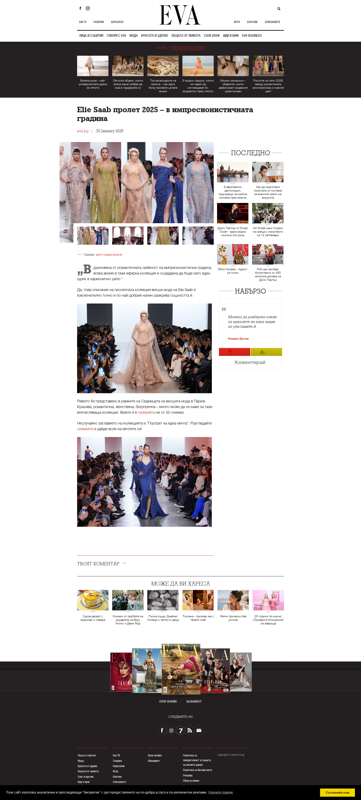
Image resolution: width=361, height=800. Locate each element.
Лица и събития (87, 755)
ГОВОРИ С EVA (116, 36)
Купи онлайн (155, 755)
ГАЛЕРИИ (98, 22)
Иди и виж (84, 782)
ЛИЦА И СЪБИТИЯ (91, 36)
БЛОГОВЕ (252, 22)
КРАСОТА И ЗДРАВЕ (154, 36)
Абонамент (154, 760)
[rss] (189, 730)
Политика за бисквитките (197, 770)
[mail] (198, 730)
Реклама (187, 775)
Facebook (80, 8)
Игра (115, 771)
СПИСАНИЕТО (272, 22)
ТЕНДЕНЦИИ (187, 48)
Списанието (119, 782)
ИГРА (237, 22)
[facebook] (162, 730)
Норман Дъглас (238, 338)
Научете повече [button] (220, 792)
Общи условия (191, 780)
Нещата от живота (88, 771)
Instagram (89, 8)
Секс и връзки (86, 776)
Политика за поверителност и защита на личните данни (197, 760)
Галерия (117, 760)
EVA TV (82, 22)
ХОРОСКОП (117, 22)
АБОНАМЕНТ (194, 701)
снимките (85, 429)
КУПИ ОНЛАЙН (168, 701)
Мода (81, 760)
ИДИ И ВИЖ (231, 36)
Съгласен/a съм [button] (337, 792)
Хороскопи (119, 766)
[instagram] (171, 730)
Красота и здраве (87, 766)
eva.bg (82, 131)
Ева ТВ (116, 755)
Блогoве (117, 776)
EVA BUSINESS (252, 36)
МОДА (134, 36)
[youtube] (180, 730)
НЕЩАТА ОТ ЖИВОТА (186, 36)
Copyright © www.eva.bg (230, 754)
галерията (146, 412)
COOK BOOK (212, 36)
